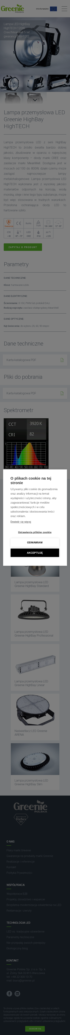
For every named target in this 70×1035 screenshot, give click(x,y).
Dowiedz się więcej (20, 521)
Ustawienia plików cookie (35, 532)
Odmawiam (35, 542)
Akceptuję (35, 552)
